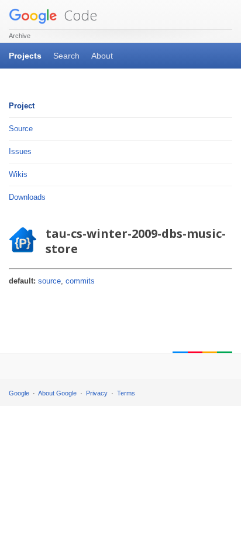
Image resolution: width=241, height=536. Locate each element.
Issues (20, 151)
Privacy (97, 393)
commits (80, 280)
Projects (25, 55)
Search (66, 55)
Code (78, 15)
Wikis (18, 174)
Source (21, 128)
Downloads (27, 197)
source (49, 280)
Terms (126, 393)
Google (19, 393)
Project (22, 105)
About (102, 55)
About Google (57, 393)
